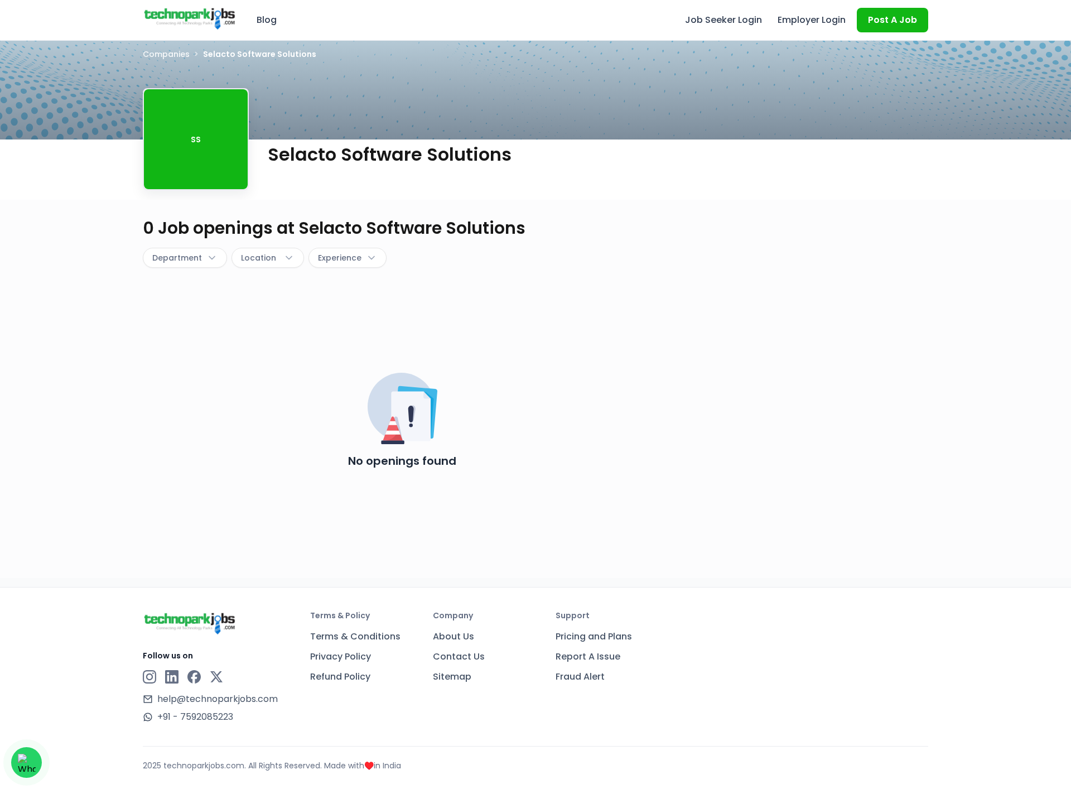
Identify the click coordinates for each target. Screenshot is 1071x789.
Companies (166, 54)
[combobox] (185, 258)
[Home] (190, 18)
